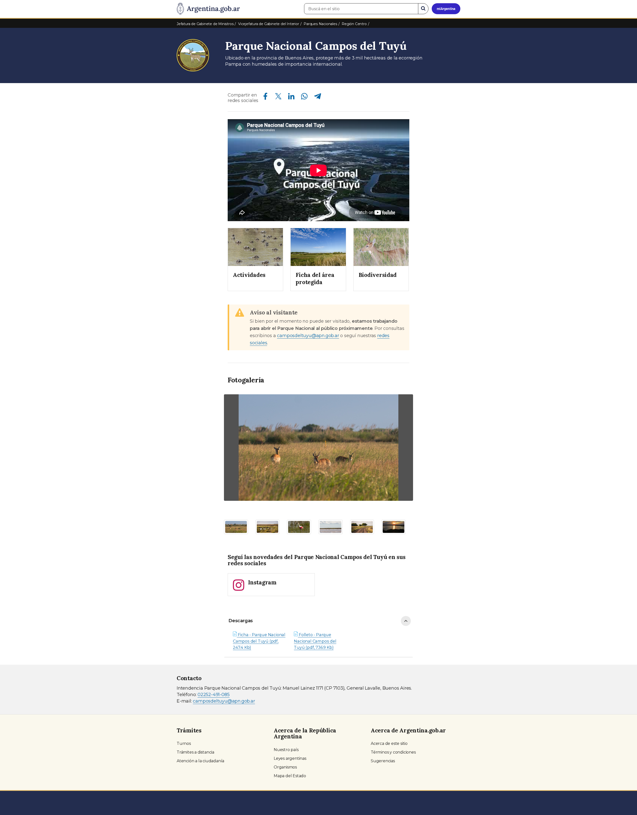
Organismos (285, 767)
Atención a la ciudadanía (200, 761)
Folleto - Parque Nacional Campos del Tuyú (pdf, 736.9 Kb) (315, 641)
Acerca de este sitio (389, 743)
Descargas (240, 620)
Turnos (184, 743)
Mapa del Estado (290, 775)
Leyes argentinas (290, 758)
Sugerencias (383, 761)
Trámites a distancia (195, 752)
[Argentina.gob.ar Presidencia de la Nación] (208, 9)
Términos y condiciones (393, 752)
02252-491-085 (213, 694)
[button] (238, 449)
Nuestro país (286, 749)
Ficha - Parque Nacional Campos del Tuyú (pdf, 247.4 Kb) (259, 641)
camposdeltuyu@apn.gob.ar (308, 335)
